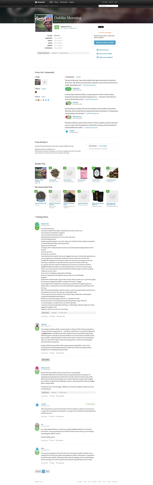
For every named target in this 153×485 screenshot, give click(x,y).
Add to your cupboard (106, 57)
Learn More (105, 2)
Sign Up (111, 2)
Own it (43, 97)
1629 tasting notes (77, 104)
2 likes (52, 396)
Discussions (64, 2)
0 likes (52, 463)
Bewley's (47, 6)
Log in (115, 2)
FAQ (89, 481)
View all (78, 77)
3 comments (61, 353)
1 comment (60, 440)
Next (47, 471)
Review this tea (104, 50)
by (57, 21)
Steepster (41, 2)
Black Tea (57, 35)
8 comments (61, 316)
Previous (38, 471)
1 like (52, 440)
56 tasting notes (74, 132)
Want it (44, 89)
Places (56, 2)
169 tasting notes (77, 89)
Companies (41, 6)
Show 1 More (45, 359)
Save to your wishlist (105, 53)
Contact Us (114, 481)
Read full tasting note (89, 85)
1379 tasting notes (77, 118)
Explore (71, 2)
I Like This (50, 316)
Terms (104, 481)
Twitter (99, 481)
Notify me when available (105, 42)
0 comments (61, 396)
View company (103, 146)
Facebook (94, 481)
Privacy (109, 481)
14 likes (53, 316)
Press (85, 481)
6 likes (52, 353)
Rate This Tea (73, 28)
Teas (51, 2)
